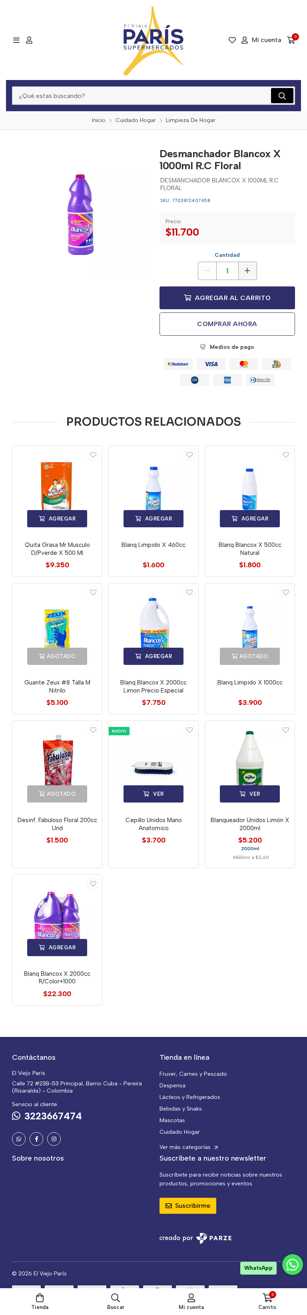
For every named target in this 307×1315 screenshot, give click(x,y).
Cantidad (227, 255)
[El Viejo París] (153, 40)
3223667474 (53, 1116)
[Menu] (16, 40)
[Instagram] (54, 1139)
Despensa (172, 1085)
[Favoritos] (232, 40)
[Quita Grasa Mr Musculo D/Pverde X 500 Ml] (57, 490)
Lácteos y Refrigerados (189, 1097)
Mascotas (172, 1120)
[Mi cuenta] (29, 40)
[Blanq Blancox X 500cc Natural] (250, 490)
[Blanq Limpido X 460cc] (153, 490)
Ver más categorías (185, 1147)
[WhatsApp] (19, 1139)
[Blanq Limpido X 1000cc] (250, 628)
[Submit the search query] (282, 95)
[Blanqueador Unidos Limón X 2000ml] (250, 766)
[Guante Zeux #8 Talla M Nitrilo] (57, 628)
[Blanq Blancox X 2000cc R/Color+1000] (57, 919)
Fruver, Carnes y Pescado (193, 1074)
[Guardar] (93, 454)
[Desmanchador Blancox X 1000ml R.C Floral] (80, 210)
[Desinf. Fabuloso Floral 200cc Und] (57, 766)
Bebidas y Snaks (180, 1108)
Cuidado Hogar (179, 1132)
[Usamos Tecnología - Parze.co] (195, 1238)
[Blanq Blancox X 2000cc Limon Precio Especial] (153, 628)
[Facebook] (36, 1139)
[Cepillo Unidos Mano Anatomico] (153, 766)
